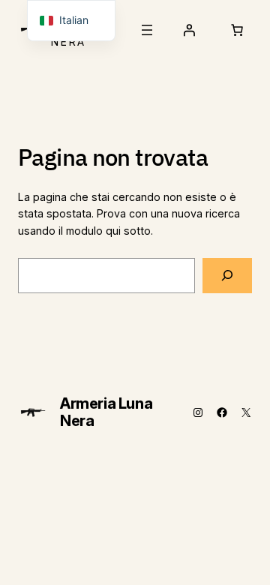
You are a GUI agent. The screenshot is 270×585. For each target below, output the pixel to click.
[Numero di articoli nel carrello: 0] (237, 30)
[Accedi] (189, 30)
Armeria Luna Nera (106, 412)
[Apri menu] (147, 30)
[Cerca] (227, 275)
